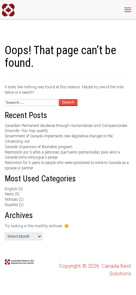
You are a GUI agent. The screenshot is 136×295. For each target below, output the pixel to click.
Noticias (11, 199)
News (9, 194)
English (11, 189)
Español (11, 205)
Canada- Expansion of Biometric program (38, 147)
